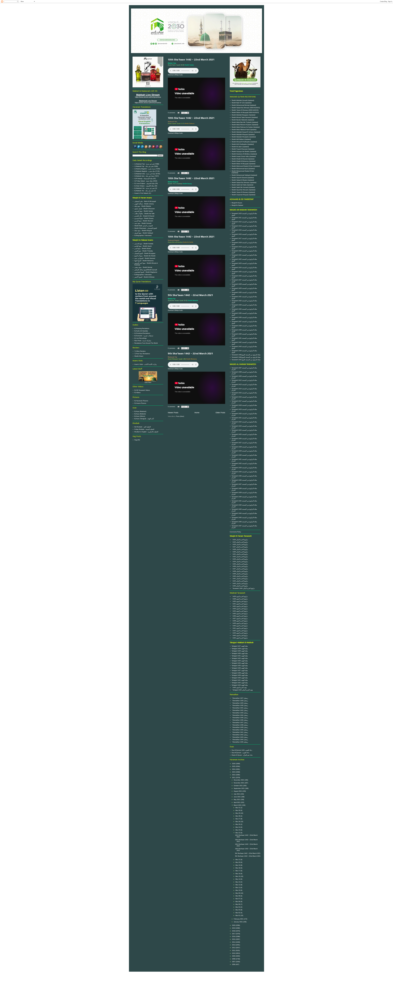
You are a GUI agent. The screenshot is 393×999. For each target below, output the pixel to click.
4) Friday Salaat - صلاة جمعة (143, 181)
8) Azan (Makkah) (140, 414)
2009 (234, 956)
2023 (234, 772)
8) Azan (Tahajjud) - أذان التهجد (144, 418)
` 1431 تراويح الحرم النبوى (240, 604)
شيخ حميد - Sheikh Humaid (142, 223)
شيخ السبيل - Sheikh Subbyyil (143, 233)
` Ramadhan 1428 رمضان (240, 700)
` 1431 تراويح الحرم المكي (240, 554)
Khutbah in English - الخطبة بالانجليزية (146, 432)
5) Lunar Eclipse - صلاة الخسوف (144, 183)
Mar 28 (238, 816)
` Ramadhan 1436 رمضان (240, 720)
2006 (234, 964)
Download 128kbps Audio (175, 75)
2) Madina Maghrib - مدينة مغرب (144, 169)
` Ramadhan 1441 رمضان (240, 732)
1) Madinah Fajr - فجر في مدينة (144, 164)
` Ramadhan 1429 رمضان (240, 703)
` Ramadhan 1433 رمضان (240, 713)
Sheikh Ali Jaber (237, 146)
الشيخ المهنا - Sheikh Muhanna (144, 260)
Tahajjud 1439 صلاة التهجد (240, 675)
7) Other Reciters (140, 351)
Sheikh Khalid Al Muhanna (240, 161)
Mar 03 (238, 910)
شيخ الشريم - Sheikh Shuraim (143, 221)
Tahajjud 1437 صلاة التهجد (240, 670)
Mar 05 (238, 904)
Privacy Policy (196, 980)
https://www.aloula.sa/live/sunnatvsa (148, 103)
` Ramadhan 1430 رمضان (240, 705)
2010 (234, 953)
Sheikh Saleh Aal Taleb (239, 185)
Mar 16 (238, 873)
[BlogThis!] (184, 113)
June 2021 (237, 797)
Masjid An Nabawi (237, 205)
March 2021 (238, 805)
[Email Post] (178, 112)
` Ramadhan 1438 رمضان (240, 725)
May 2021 (237, 799)
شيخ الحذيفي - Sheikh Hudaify (143, 243)
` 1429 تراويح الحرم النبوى (240, 596)
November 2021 (239, 783)
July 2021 (237, 794)
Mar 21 (238, 859)
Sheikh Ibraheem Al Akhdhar (241, 154)
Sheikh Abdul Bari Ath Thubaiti (241, 122)
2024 (234, 769)
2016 (234, 936)
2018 (234, 931)
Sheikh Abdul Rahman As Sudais (242, 127)
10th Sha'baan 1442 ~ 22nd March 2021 (191, 59)
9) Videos (137, 392)
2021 (234, 777)
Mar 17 (238, 871)
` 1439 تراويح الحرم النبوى (240, 623)
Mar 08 (238, 896)
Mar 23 (238, 830)
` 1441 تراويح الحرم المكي (240, 578)
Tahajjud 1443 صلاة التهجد (240, 685)
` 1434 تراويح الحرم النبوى (240, 611)
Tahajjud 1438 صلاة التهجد (240, 673)
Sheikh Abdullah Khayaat (240, 134)
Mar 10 (238, 890)
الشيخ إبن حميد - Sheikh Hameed (144, 258)
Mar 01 (238, 915)
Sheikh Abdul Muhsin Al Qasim (242, 124)
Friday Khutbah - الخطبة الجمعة (144, 429)
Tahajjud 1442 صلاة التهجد (240, 682)
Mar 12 (238, 885)
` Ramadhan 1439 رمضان (240, 727)
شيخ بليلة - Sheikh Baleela (142, 206)
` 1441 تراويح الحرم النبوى (240, 628)
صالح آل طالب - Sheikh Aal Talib (144, 213)
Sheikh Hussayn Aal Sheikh (241, 151)
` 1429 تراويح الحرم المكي (240, 544)
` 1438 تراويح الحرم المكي (240, 571)
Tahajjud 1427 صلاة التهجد (240, 646)
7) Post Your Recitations (142, 353)
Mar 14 (238, 879)
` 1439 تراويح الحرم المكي (240, 574)
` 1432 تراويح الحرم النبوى (240, 606)
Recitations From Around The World (146, 343)
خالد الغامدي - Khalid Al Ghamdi (144, 216)
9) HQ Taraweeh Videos (142, 390)
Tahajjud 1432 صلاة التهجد (240, 658)
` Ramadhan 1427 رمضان (240, 698)
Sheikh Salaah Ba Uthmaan (241, 107)
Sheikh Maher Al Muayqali (240, 112)
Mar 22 (238, 833)
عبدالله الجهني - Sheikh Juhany (144, 204)
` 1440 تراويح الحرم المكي (240, 576)
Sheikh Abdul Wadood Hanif (241, 129)
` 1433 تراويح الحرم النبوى (240, 608)
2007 (234, 961)
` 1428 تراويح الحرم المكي (240, 549)
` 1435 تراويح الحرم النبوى (240, 613)
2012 (234, 947)
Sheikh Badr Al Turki (238, 103)
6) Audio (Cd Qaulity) (141, 331)
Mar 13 (238, 882)
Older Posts (220, 413)
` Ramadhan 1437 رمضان (240, 722)
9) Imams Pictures (140, 403)
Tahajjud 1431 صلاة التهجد (240, 656)
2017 (234, 933)
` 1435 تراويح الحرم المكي (240, 564)
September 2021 (239, 788)
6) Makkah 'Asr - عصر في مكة (144, 191)
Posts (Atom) (180, 416)
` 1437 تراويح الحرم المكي (240, 569)
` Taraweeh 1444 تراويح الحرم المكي (243, 588)
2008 (234, 959)
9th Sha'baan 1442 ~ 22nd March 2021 (190, 295)
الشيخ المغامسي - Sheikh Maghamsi (145, 272)
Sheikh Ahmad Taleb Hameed (241, 117)
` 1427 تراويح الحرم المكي (240, 547)
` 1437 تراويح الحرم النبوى (240, 618)
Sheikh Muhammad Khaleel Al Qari (243, 171)
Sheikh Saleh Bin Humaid (240, 187)
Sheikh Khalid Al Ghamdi (239, 159)
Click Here (148, 382)
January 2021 (238, 922)
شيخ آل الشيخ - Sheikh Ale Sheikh (144, 256)
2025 (234, 766)
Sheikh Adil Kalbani (238, 139)
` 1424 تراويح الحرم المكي (240, 542)
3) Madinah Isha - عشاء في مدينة (144, 174)
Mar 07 (238, 898)
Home (196, 413)
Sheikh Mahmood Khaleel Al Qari (242, 166)
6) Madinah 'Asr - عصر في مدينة (144, 188)
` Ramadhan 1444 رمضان (240, 739)
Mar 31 (238, 807)
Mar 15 (238, 876)
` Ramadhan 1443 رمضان (240, 737)
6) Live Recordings (140, 338)
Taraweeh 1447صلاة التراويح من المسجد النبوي (246, 359)
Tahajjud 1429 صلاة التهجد (240, 651)
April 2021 (237, 802)
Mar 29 (238, 813)
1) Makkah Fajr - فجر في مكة (143, 166)
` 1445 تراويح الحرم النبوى (240, 638)
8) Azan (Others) (139, 416)
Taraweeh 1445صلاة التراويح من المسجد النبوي (246, 355)
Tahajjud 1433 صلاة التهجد (240, 661)
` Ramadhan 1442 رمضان (240, 735)
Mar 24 (238, 827)
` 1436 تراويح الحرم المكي (240, 566)
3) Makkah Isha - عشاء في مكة (144, 176)
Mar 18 (238, 868)
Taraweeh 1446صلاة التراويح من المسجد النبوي (246, 357)
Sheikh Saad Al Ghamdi (239, 177)
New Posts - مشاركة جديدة (142, 340)
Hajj (135, 440)
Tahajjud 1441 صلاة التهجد (240, 680)
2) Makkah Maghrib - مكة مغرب (144, 171)
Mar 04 (238, 907)
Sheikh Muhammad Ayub (240, 168)
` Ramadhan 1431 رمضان (240, 708)
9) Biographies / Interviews (143, 235)
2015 (234, 939)
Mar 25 (238, 824)
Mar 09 (238, 893)
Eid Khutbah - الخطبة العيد (142, 427)
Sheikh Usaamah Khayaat (240, 194)
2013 (234, 945)
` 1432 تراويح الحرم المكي (240, 556)
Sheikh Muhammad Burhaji (241, 105)
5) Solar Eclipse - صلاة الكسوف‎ (144, 186)
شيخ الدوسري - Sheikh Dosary (144, 218)
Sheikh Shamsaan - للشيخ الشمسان (145, 228)
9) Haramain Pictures (141, 401)
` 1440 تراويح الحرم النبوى (240, 626)
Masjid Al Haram (237, 203)
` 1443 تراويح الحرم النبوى (240, 633)
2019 (234, 928)
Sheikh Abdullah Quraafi (240, 100)
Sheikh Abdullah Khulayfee (240, 137)
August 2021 (238, 791)
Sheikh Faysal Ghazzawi (239, 149)
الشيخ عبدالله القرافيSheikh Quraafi (145, 270)
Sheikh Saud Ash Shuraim (240, 190)
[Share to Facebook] (188, 113)
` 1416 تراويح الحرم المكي (240, 539)
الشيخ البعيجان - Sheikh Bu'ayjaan (144, 253)
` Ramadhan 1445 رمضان (240, 742)
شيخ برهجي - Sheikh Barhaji (143, 267)
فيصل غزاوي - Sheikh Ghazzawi (144, 208)
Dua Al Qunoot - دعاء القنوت (240, 752)
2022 (234, 775)
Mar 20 (238, 862)
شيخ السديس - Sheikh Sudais (143, 211)
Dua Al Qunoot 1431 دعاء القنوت (242, 750)
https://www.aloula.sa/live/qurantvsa (148, 97)
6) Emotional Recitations (142, 333)
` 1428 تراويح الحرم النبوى (240, 599)
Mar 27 (238, 819)
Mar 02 (238, 912)
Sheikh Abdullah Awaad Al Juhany (243, 132)
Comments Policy (235, 532)
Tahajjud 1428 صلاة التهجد (240, 648)
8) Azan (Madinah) (140, 411)
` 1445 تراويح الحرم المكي (240, 586)
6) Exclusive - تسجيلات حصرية (143, 336)
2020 (234, 925)
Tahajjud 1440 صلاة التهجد (240, 678)
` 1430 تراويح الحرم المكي (240, 552)
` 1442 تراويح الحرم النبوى (240, 630)
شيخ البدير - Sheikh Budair (142, 248)
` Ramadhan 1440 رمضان (240, 730)
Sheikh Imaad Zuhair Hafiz (240, 156)
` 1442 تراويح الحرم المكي (240, 581)
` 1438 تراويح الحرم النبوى (240, 621)
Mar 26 (238, 821)
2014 (234, 942)
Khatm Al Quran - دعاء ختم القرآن (242, 755)
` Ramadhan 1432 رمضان (240, 710)
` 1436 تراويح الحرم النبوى (240, 616)
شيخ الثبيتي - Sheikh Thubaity (143, 251)
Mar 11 (237, 887)
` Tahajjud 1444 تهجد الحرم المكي (242, 690)
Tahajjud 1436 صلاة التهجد (240, 668)
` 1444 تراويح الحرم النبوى (240, 635)
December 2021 (239, 780)
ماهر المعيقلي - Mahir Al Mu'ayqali (145, 201)
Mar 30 (238, 810)
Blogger (207, 995)
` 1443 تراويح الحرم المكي (240, 583)
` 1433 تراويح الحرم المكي (240, 559)
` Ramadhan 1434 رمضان (240, 715)
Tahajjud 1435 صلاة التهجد (240, 665)
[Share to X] (186, 113)
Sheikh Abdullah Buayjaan (240, 115)
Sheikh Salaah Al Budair (239, 180)
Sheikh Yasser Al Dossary (240, 110)
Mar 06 (238, 901)
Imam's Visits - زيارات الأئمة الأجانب (145, 364)
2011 (233, 950)
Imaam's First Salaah (141, 193)
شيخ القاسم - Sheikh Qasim (143, 246)
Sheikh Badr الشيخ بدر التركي (143, 226)
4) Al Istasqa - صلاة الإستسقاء (143, 178)
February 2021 (239, 919)
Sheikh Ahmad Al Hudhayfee (241, 142)
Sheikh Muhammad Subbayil (241, 175)
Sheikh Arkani (138, 356)
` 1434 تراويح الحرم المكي (240, 561)
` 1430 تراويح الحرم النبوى (240, 601)
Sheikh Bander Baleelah (239, 120)
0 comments (171, 112)
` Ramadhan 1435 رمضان (240, 717)
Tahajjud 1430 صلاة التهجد (240, 653)
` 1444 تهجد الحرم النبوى (239, 687)
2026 (234, 763)
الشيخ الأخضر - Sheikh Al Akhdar (144, 277)
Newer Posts (173, 413)
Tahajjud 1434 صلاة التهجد (240, 663)
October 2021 (238, 785)
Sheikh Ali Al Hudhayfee (239, 144)
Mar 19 (238, 865)
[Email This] (182, 113)
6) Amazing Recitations (141, 328)
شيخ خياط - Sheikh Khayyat (143, 230)
